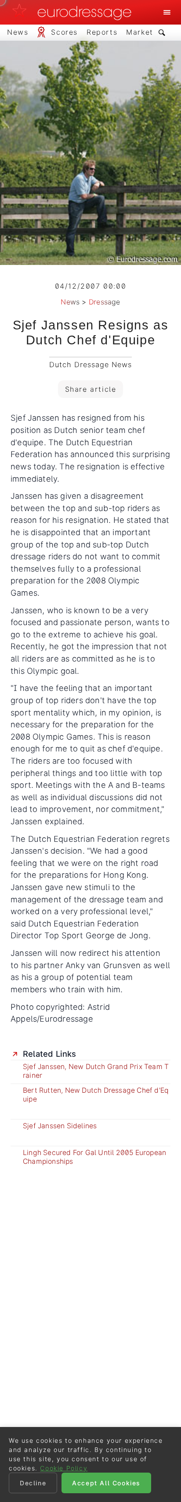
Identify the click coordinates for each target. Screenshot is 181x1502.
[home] (74, 12)
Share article (90, 389)
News (70, 301)
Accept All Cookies (106, 1483)
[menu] (166, 12)
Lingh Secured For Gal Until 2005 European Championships (94, 1157)
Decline (33, 1483)
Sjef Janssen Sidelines (60, 1126)
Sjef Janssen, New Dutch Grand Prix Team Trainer (96, 1071)
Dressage (104, 301)
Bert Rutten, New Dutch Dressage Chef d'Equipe (95, 1094)
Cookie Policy (63, 1468)
